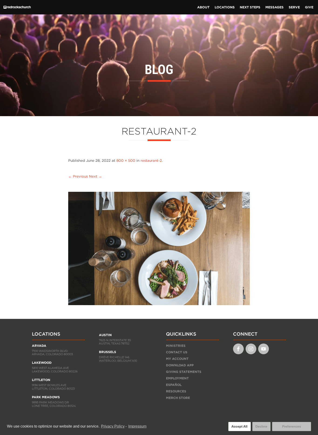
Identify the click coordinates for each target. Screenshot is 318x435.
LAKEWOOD (42, 363)
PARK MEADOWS (46, 397)
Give (309, 7)
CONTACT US (176, 352)
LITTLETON (41, 380)
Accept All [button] (239, 426)
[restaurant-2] (159, 304)
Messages (274, 7)
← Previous (78, 176)
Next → (95, 176)
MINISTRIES (176, 346)
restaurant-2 (151, 160)
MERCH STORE (178, 398)
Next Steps (250, 7)
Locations (225, 7)
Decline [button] (261, 426)
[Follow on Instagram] (251, 349)
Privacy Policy (113, 426)
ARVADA (39, 346)
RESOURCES (176, 391)
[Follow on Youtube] (263, 349)
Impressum (137, 426)
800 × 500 (125, 160)
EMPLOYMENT (177, 378)
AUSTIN (105, 335)
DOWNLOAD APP (180, 365)
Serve (294, 7)
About (203, 7)
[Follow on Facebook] (238, 349)
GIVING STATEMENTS (183, 372)
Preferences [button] (291, 426)
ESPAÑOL (174, 385)
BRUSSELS (107, 352)
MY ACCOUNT (177, 359)
